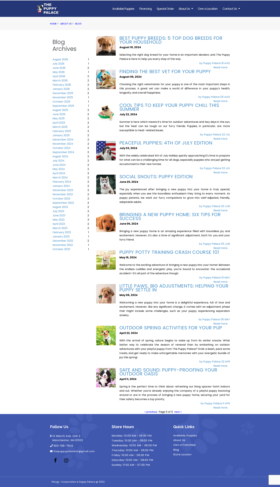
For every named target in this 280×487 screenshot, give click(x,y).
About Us (184, 9)
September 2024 (63, 152)
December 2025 (62, 93)
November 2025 (62, 97)
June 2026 (58, 68)
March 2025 (60, 127)
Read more (220, 67)
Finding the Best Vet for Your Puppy (165, 71)
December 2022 (62, 241)
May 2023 (58, 220)
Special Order (165, 9)
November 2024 (62, 144)
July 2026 (58, 64)
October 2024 (61, 148)
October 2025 (61, 101)
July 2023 (58, 211)
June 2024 (59, 165)
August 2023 (60, 207)
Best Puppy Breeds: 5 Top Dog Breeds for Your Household (171, 40)
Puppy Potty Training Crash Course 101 (169, 252)
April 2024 (58, 173)
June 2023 (58, 215)
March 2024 (60, 177)
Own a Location (207, 9)
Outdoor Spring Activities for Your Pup (170, 328)
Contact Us (229, 9)
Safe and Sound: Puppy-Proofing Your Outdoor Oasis (168, 372)
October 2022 (61, 249)
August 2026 (60, 59)
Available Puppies (123, 9)
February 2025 (61, 131)
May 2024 (58, 169)
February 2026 (61, 85)
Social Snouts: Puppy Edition (156, 176)
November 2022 (62, 245)
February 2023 (61, 232)
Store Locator (182, 454)
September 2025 (63, 106)
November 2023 (62, 194)
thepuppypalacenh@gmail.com (74, 451)
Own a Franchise (184, 444)
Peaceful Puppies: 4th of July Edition (165, 143)
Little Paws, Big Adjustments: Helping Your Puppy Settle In (174, 288)
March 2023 (59, 228)
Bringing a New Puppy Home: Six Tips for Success (170, 216)
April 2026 (58, 76)
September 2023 (63, 203)
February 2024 (61, 182)
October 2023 (61, 198)
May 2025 (58, 118)
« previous (151, 412)
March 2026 (60, 80)
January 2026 (61, 89)
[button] (274, 483)
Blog (78, 23)
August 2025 (60, 110)
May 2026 (58, 72)
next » (178, 412)
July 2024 (58, 160)
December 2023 (62, 190)
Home (53, 23)
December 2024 (62, 139)
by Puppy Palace (210, 63)
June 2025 (58, 114)
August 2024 (60, 156)
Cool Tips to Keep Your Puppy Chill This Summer (169, 107)
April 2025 (58, 123)
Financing (145, 9)
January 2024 (61, 186)
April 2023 (58, 224)
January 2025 (61, 135)
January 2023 (61, 236)
